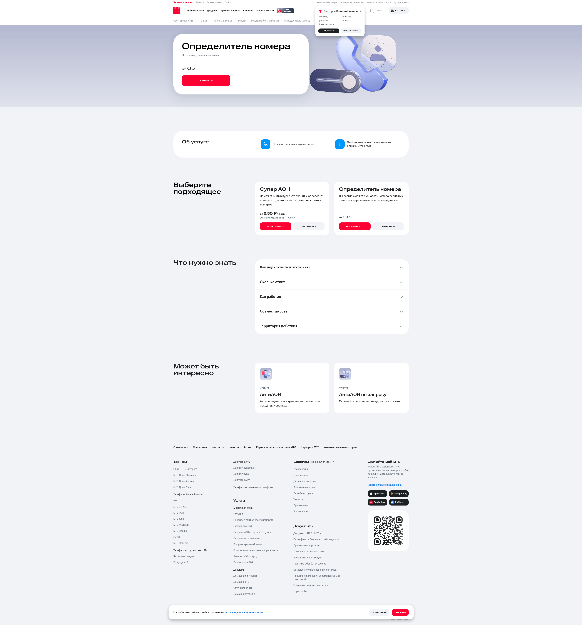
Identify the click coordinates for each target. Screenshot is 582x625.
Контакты (218, 447)
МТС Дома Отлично (184, 475)
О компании (180, 447)
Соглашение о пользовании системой (314, 570)
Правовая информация (306, 545)
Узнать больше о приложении (384, 485)
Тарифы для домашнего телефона (253, 487)
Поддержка (200, 447)
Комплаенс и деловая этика (309, 551)
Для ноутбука (241, 474)
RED (175, 500)
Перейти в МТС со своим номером (253, 520)
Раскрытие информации (307, 557)
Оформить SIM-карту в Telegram (252, 532)
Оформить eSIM (242, 526)
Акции (247, 447)
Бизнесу (200, 2)
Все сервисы (300, 511)
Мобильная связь (243, 508)
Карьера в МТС (310, 447)
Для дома (238, 570)
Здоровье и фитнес (304, 487)
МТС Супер (179, 507)
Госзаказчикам (214, 2)
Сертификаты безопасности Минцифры (316, 539)
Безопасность (301, 475)
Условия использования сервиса (311, 585)
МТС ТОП (178, 513)
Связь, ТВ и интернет (185, 469)
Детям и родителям (304, 481)
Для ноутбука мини (244, 468)
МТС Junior (179, 519)
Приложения (300, 505)
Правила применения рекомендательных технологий (317, 577)
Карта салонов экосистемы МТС (276, 447)
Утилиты (298, 499)
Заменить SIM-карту (245, 556)
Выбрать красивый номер (248, 544)
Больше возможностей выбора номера (255, 550)
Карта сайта (300, 591)
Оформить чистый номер (248, 538)
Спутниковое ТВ (242, 588)
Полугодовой (180, 562)
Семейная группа (303, 493)
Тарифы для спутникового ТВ (190, 550)
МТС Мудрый (181, 525)
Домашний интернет (245, 576)
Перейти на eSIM (243, 562)
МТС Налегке (180, 543)
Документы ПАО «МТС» (307, 533)
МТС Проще (180, 531)
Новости (234, 447)
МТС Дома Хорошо (184, 481)
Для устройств (241, 462)
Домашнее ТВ (241, 582)
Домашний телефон (244, 594)
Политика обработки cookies (309, 564)
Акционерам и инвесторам (340, 447)
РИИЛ (176, 537)
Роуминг (238, 514)
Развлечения (300, 469)
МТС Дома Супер (183, 487)
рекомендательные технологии (243, 612)
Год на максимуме (183, 556)
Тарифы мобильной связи (187, 494)
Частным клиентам (182, 2)
